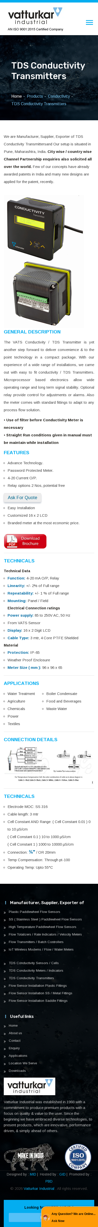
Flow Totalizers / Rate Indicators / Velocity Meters (45, 934)
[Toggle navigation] (89, 22)
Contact (14, 1040)
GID (62, 1174)
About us (15, 1033)
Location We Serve (23, 1063)
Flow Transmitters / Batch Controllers (36, 942)
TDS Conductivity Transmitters (31, 978)
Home (16, 96)
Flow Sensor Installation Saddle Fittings (38, 1001)
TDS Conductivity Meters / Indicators (36, 970)
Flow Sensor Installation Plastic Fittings (38, 985)
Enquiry (14, 1048)
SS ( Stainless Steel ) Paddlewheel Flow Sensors (45, 919)
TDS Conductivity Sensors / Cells (34, 963)
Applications (18, 1056)
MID (33, 1174)
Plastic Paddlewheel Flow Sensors (34, 912)
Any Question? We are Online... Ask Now (73, 1217)
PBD (49, 1181)
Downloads (17, 1071)
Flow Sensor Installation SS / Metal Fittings (40, 993)
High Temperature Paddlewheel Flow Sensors (42, 927)
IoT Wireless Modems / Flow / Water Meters (41, 949)
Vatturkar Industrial (39, 1188)
